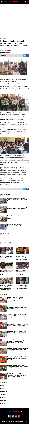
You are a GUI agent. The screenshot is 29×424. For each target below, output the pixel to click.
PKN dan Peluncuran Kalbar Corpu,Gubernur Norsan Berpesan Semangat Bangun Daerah (16, 375)
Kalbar (2, 388)
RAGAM (4, 38)
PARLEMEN (3, 391)
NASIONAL (3, 397)
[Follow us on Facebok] (9, 416)
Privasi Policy (16, 420)
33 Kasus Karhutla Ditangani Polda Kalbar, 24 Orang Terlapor (6, 256)
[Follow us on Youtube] (19, 416)
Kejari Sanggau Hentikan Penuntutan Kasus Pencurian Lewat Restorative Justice (17, 217)
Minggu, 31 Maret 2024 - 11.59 (5, 50)
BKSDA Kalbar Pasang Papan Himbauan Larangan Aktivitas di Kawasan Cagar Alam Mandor (16, 299)
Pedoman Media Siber (21, 421)
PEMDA (2, 385)
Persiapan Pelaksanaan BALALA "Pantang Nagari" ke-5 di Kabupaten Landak (17, 199)
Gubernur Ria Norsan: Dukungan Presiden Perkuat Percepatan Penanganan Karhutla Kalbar (16, 341)
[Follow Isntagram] (16, 416)
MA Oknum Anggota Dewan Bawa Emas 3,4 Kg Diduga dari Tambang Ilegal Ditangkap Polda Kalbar (16, 333)
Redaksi (10, 420)
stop (8, 52)
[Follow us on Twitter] (13, 416)
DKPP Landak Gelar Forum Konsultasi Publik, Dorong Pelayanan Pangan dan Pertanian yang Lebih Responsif (17, 324)
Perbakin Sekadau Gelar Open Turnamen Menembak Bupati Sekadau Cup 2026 (17, 367)
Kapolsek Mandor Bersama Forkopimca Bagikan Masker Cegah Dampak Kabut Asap (17, 307)
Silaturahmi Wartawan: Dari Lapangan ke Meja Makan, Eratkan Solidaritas (17, 207)
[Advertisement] (14, 21)
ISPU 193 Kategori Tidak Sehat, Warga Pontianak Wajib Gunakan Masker (22, 287)
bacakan (4, 52)
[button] (27, 0)
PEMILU (2, 403)
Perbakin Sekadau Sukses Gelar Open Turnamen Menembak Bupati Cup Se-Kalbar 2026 (17, 350)
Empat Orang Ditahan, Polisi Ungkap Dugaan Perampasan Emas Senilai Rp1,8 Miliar (17, 358)
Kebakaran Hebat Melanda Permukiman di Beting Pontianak (16, 225)
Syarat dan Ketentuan (8, 421)
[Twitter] (24, 55)
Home (1, 38)
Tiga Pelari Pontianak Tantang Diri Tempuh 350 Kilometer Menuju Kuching (16, 316)
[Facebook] (27, 55)
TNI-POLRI (3, 394)
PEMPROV (3, 400)
